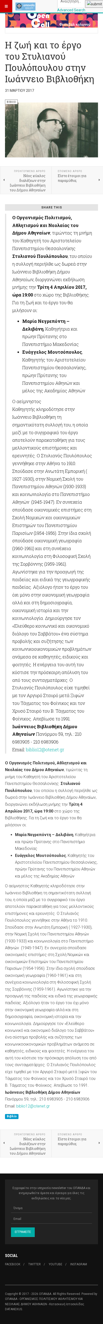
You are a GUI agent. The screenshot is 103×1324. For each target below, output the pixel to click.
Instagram (78, 1264)
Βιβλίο (12, 1116)
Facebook (12, 1264)
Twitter (34, 1264)
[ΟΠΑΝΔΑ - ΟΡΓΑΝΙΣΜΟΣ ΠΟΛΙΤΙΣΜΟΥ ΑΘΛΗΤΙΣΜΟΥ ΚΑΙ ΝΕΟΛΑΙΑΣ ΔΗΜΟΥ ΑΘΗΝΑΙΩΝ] (26, 6)
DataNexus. (14, 1309)
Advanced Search (71, 10)
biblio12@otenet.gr (45, 750)
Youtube (55, 1264)
